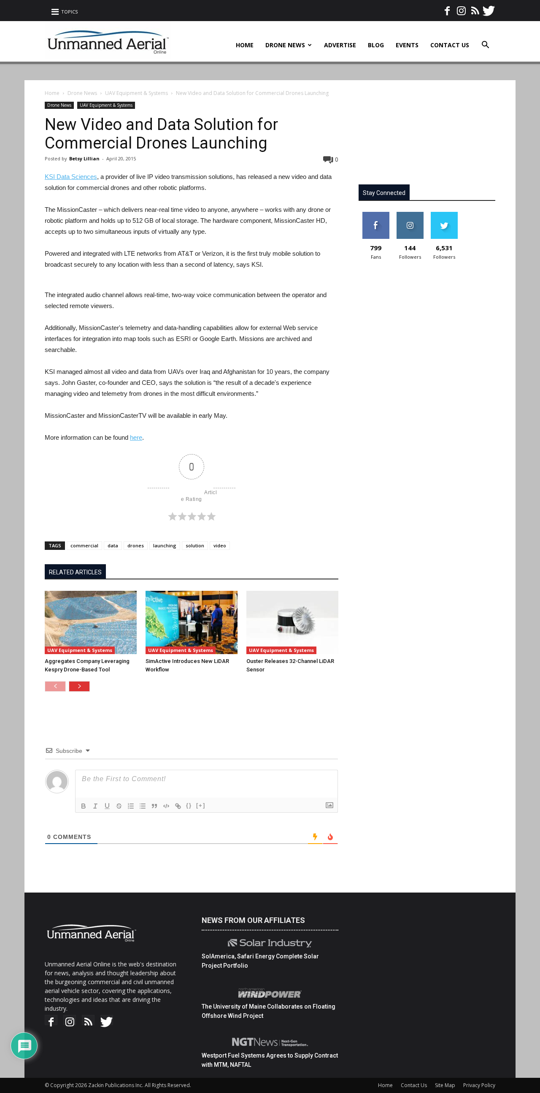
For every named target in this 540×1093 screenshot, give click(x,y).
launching (164, 545)
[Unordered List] (142, 806)
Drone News (285, 45)
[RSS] (475, 8)
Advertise (340, 45)
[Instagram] (461, 8)
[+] (200, 805)
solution (195, 545)
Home (245, 45)
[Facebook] (447, 8)
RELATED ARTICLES (75, 572)
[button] (485, 46)
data (113, 545)
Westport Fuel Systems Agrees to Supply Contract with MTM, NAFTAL (270, 1060)
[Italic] (95, 806)
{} (189, 805)
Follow (410, 215)
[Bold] (83, 806)
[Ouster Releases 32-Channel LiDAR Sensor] (292, 622)
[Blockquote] (154, 806)
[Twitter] (489, 8)
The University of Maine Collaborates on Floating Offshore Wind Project (268, 1011)
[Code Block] (166, 806)
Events (407, 45)
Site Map (445, 1085)
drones (135, 545)
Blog (376, 45)
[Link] (178, 806)
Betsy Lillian (84, 158)
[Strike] (119, 806)
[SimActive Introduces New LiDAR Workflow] (192, 622)
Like (376, 215)
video (219, 545)
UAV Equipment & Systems (136, 93)
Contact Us (449, 45)
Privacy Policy (479, 1085)
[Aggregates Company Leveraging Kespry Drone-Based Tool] (91, 622)
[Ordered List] (131, 806)
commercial (84, 545)
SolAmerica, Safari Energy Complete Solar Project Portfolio (260, 961)
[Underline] (107, 806)
